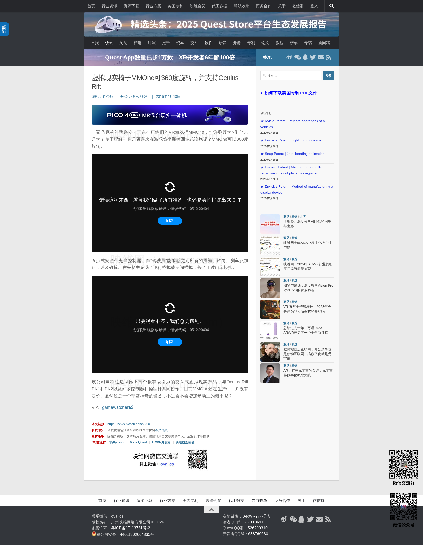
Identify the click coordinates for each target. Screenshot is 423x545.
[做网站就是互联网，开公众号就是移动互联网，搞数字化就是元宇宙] (270, 352)
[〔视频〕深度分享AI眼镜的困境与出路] (270, 224)
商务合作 (263, 6)
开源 (237, 43)
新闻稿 (324, 43)
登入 (314, 6)
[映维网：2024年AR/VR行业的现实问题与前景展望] (270, 267)
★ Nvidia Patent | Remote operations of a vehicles (292, 124)
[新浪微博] (289, 57)
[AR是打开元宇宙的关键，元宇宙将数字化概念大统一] (270, 373)
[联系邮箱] (321, 57)
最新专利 (265, 113)
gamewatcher (115, 407)
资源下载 (131, 6)
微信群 (298, 6)
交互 (194, 43)
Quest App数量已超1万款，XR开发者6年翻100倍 (170, 57)
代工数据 (219, 6)
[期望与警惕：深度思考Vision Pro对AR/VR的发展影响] (270, 288)
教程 (279, 43)
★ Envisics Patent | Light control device (290, 140)
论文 (265, 43)
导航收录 (241, 6)
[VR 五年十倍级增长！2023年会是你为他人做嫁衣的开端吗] (270, 309)
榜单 (294, 43)
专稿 (308, 43)
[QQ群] (305, 57)
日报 (95, 43)
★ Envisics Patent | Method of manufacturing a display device (296, 189)
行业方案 (153, 6)
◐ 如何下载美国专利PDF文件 (288, 93)
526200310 (258, 528)
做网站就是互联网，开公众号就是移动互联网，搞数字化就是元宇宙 (307, 354)
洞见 (123, 43)
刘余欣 (108, 97)
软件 (208, 43)
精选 (137, 43)
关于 (282, 6)
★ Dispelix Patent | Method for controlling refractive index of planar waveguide (292, 170)
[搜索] (332, 6)
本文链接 (161, 430)
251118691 (253, 522)
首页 (91, 6)
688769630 (258, 534)
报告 (166, 43)
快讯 (109, 43)
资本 (180, 43)
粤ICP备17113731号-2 (130, 528)
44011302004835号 (137, 535)
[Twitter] (313, 57)
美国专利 (175, 6)
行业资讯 (109, 6)
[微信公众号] (297, 57)
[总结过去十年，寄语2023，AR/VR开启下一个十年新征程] (270, 330)
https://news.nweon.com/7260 (128, 424)
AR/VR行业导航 (257, 516)
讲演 (152, 43)
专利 (251, 43)
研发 (223, 43)
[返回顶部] (211, 509)
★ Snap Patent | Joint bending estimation (292, 154)
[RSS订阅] (328, 57)
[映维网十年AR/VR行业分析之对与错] (270, 245)
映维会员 (197, 6)
